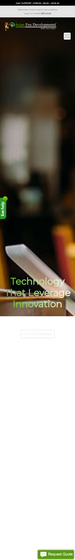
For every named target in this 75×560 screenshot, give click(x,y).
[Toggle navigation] (67, 36)
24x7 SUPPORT (23, 3)
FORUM (37, 3)
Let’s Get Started (38, 334)
